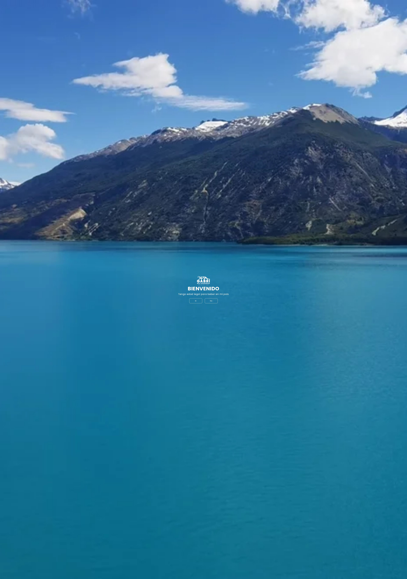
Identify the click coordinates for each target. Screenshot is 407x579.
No (211, 301)
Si (196, 301)
